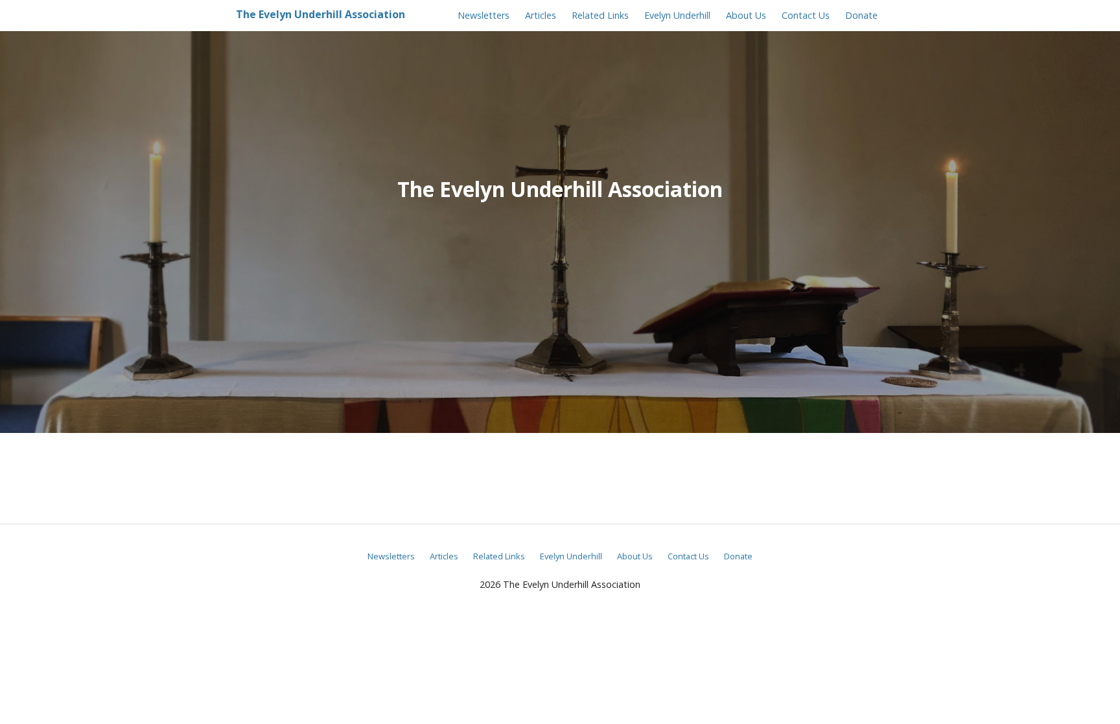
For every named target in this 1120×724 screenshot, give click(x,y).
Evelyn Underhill (677, 15)
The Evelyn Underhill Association (320, 14)
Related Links (600, 15)
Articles (540, 15)
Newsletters (483, 15)
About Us (746, 15)
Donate (861, 15)
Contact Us (806, 15)
